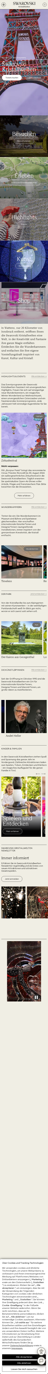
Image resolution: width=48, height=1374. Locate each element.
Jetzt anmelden (12, 879)
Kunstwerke (24, 266)
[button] (4, 414)
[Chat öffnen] (41, 1361)
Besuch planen (24, 141)
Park (36, 625)
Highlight (39, 416)
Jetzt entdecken (13, 831)
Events (24, 224)
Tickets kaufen (11, 77)
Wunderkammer (32, 549)
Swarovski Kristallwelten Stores (24, 307)
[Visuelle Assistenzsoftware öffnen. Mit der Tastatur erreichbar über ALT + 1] (41, 1351)
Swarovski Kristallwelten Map (24, 182)
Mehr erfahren (24, 495)
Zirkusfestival (35, 77)
